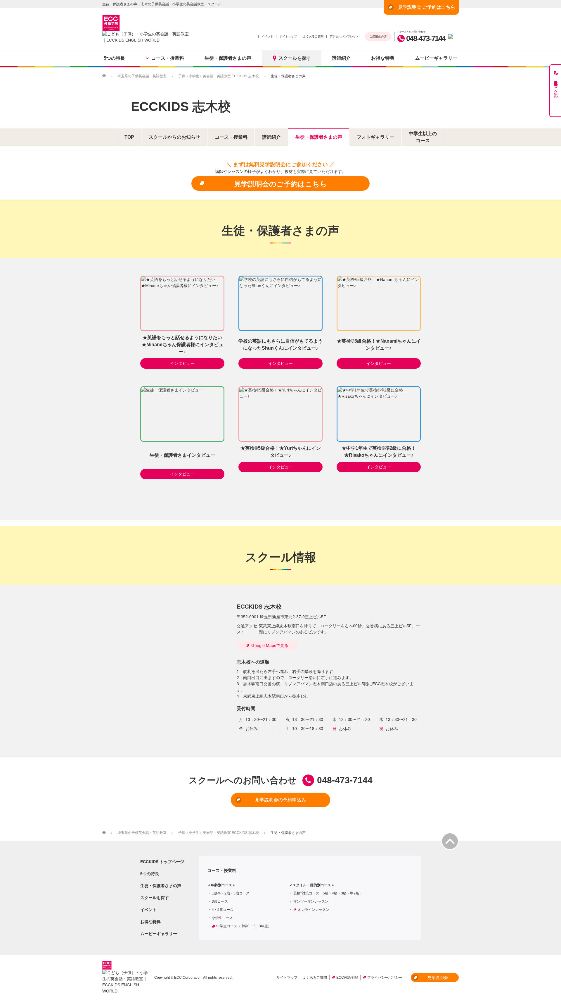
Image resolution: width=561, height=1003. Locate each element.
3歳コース (220, 901)
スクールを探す (294, 58)
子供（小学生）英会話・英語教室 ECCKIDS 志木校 (218, 76)
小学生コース (222, 918)
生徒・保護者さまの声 (228, 58)
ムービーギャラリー (436, 58)
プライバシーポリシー (384, 977)
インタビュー (182, 363)
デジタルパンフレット (344, 36)
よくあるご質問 (313, 36)
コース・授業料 (167, 58)
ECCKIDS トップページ (162, 861)
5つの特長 (114, 58)
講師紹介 (341, 58)
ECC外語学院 (347, 977)
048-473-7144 (425, 38)
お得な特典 (382, 58)
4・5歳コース (222, 910)
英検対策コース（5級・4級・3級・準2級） (328, 893)
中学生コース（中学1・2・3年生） (243, 926)
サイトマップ (288, 36)
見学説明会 (437, 977)
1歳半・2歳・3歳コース (231, 893)
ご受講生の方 (378, 36)
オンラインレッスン (313, 910)
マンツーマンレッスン (310, 901)
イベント (267, 36)
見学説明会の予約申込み (280, 799)
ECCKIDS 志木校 (181, 106)
